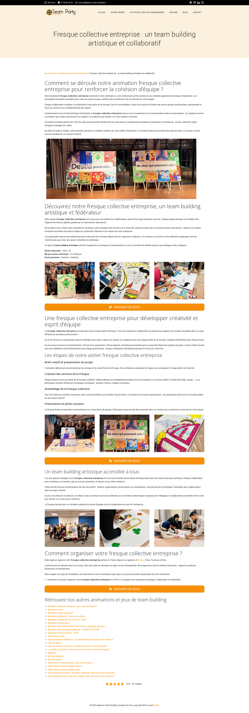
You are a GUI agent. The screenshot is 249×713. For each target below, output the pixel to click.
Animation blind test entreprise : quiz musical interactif (72, 606)
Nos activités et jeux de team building (70, 73)
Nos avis (173, 12)
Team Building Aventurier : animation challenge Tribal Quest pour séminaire (81, 673)
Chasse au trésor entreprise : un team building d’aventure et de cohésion (80, 639)
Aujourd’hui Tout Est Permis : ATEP (63, 633)
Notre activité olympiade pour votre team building (70, 663)
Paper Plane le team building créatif (64, 669)
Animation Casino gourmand (60, 613)
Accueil (102, 12)
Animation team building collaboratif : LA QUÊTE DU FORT (73, 629)
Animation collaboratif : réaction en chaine (66, 616)
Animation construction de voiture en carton (67, 619)
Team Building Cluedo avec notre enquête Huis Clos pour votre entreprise (81, 676)
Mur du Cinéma (54, 659)
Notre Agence (118, 12)
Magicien (52, 653)
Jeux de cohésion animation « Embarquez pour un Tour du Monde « (78, 646)
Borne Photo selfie (56, 636)
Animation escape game (59, 623)
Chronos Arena (54, 643)
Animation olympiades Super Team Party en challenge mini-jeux (76, 626)
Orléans (140, 560)
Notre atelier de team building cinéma (65, 666)
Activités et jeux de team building (147, 12)
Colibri (156, 705)
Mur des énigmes (56, 656)
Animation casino (55, 609)
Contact (197, 12)
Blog (185, 12)
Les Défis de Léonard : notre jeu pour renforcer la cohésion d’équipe (78, 649)
